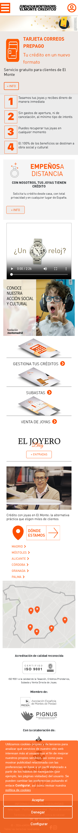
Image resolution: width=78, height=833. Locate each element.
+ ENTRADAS (39, 454)
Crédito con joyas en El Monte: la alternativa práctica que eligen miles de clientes (37, 517)
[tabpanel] (39, 55)
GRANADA (19, 570)
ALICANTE (19, 558)
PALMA (17, 577)
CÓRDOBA (19, 564)
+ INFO (11, 86)
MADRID (18, 546)
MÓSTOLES (20, 552)
